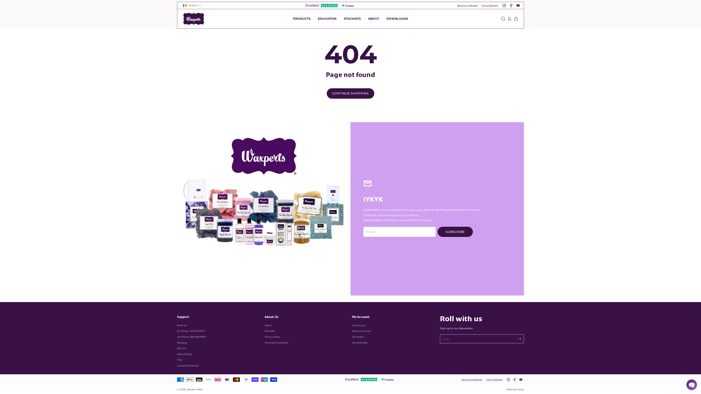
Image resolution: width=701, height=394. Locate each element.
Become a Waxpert (467, 5)
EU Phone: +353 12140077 (191, 331)
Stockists (270, 331)
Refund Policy (184, 354)
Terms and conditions (276, 342)
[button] (301, 18)
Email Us (182, 325)
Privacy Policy (272, 336)
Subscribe (455, 232)
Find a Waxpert (490, 5)
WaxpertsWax (195, 389)
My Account (359, 325)
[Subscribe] (520, 339)
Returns (181, 348)
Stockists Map (359, 342)
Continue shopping (350, 93)
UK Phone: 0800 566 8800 (191, 336)
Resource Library (361, 331)
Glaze (521, 389)
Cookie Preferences (187, 365)
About (268, 325)
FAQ (179, 359)
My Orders (358, 336)
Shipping (182, 342)
